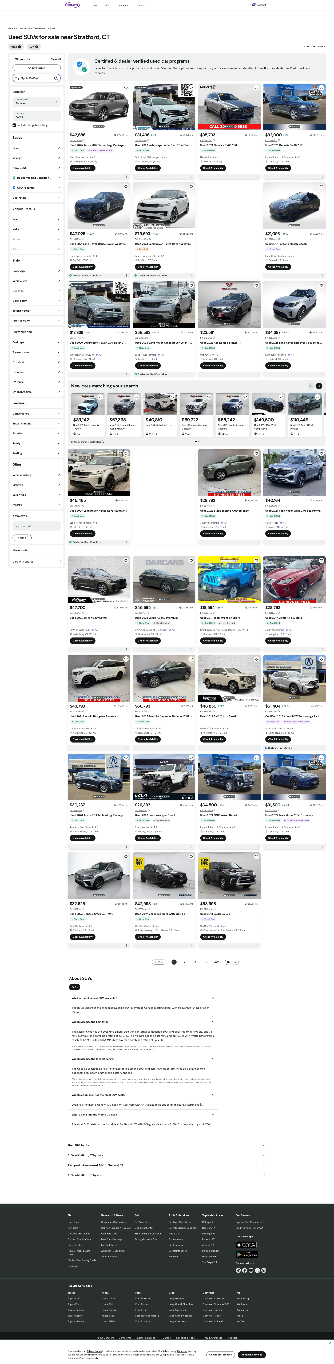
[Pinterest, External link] (263, 1270)
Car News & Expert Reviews (116, 1227)
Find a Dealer (75, 1245)
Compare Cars (109, 1233)
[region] (167, 1351)
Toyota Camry (75, 1315)
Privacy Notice (94, 1351)
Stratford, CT (42, 28)
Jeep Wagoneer (177, 1309)
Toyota (71, 1292)
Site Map (173, 1256)
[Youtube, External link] (251, 1270)
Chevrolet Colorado (213, 1321)
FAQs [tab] (75, 987)
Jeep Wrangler (177, 1298)
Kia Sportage (243, 1298)
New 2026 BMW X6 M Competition (265, 426)
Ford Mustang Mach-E (147, 1315)
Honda (105, 1292)
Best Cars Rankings (111, 1239)
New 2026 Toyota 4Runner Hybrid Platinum (122, 426)
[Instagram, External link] (257, 1270)
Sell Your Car (141, 1222)
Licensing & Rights (186, 1337)
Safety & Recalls (109, 1245)
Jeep (171, 1292)
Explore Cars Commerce (249, 1222)
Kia (238, 1292)
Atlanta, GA (208, 1245)
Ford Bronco (142, 1304)
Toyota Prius (74, 1304)
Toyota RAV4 (74, 1298)
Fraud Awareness (213, 1337)
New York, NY (209, 1256)
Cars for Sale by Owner (80, 1239)
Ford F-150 (141, 1309)
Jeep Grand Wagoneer (181, 1315)
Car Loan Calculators (180, 1222)
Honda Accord (109, 1309)
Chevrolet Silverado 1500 (216, 1304)
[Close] (330, 1342)
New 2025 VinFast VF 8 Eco (159, 425)
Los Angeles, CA (210, 1233)
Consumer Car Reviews (113, 1222)
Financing (73, 1265)
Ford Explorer (142, 1321)
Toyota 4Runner (76, 1321)
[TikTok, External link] (238, 1270)
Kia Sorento (243, 1304)
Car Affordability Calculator (183, 1227)
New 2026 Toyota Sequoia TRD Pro (86, 426)
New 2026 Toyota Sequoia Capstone (194, 426)
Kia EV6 (241, 1321)
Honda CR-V (108, 1298)
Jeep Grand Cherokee (181, 1304)
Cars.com (182, 1351)
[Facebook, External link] (244, 1270)
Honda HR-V (108, 1321)
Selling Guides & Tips (146, 1239)
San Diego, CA (209, 1262)
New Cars (73, 1227)
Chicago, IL (208, 1222)
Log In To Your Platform (248, 1227)
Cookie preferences (220, 1354)
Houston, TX (208, 1227)
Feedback (232, 1337)
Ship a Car (174, 1233)
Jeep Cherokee (177, 1321)
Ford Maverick (142, 1298)
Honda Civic (107, 1304)
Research (123, 5)
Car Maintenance (178, 1250)
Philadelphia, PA (210, 1250)
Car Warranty (176, 1239)
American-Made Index (113, 1250)
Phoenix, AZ (208, 1239)
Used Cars (73, 1222)
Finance (141, 5)
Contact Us (125, 1337)
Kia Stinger (242, 1309)
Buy (95, 5)
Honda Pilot (107, 1315)
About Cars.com (105, 1337)
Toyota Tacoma (76, 1309)
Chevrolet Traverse (213, 1309)
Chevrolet (208, 1292)
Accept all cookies (251, 1354)
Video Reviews (109, 1256)
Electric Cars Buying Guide (82, 1260)
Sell (107, 5)
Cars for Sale (25, 28)
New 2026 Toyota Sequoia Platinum (231, 426)
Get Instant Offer (144, 1227)
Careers (167, 1337)
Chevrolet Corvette (213, 1298)
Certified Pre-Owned (79, 1233)
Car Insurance (176, 1245)
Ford (138, 1292)
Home (11, 28)
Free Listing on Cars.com (148, 1233)
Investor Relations (145, 1337)
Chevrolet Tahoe (212, 1315)
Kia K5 (240, 1315)
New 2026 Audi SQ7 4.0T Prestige (302, 426)
